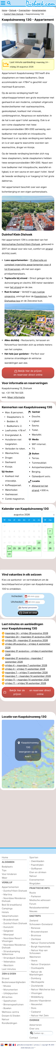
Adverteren (35, 1024)
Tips (4, 870)
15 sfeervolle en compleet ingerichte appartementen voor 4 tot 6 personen (27, 265)
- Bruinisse (35, 935)
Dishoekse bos (12, 300)
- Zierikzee (35, 939)
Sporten (33, 857)
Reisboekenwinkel (39, 907)
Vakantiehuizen (10, 915)
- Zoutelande (36, 985)
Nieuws (33, 911)
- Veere (33, 960)
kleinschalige (21, 244)
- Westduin (7, 965)
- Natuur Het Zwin (39, 1015)
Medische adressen (39, 900)
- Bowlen (6, 1008)
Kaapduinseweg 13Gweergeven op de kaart (29, 749)
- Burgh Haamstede (39, 946)
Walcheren (35, 956)
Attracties (7, 997)
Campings (7, 908)
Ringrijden (34, 883)
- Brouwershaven (38, 931)
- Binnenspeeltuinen (13, 1004)
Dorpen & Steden (11, 1015)
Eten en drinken (37, 872)
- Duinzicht (8, 927)
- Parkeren (35, 896)
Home (5, 857)
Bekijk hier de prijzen (28, 372)
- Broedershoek (10, 919)
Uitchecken (17, 601)
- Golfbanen (35, 868)
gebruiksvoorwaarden (24, 1045)
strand (49, 248)
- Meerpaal (8, 934)
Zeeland (33, 920)
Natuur (5, 1019)
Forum (32, 903)
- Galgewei (7, 930)
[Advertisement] (28, 564)
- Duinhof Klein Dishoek (14, 890)
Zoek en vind (30, 613)
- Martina (7, 894)
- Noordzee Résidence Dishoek (14, 899)
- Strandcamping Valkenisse (11, 953)
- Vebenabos (8, 961)
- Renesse (34, 928)
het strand (15, 287)
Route (32, 892)
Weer (4, 877)
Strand (5, 978)
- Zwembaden (36, 861)
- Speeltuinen (9, 1000)
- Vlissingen (35, 993)
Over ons (34, 1028)
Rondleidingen (9, 1023)
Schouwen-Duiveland (40, 924)
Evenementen (36, 879)
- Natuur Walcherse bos (42, 989)
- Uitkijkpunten (10, 993)
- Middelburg (36, 996)
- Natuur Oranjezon (39, 964)
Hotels (5, 912)
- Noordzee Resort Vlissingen (12, 939)
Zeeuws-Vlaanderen (40, 1000)
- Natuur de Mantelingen (36, 973)
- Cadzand (35, 1011)
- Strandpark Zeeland (13, 957)
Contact (33, 1037)
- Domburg (35, 978)
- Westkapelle (36, 982)
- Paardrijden (36, 864)
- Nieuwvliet (35, 1004)
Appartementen (10, 887)
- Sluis (32, 1008)
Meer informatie (16, 397)
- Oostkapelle (36, 968)
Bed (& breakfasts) (12, 904)
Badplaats (7, 866)
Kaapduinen (40, 296)
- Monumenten (10, 989)
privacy (37, 1045)
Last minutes (9, 969)
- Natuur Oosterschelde (42, 942)
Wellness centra (10, 1012)
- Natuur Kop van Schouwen (38, 952)
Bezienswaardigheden (14, 982)
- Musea (6, 985)
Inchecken (17, 596)
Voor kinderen (9, 874)
